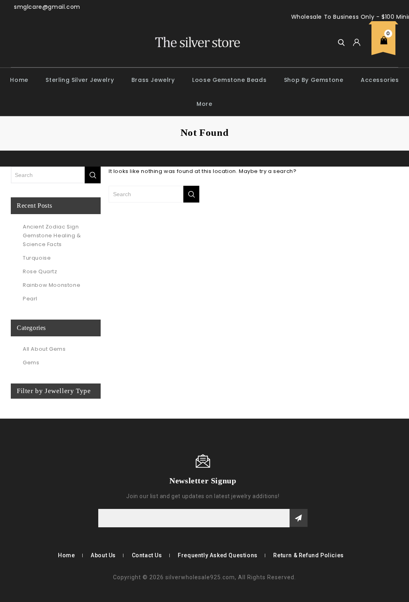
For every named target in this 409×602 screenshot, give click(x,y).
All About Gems (44, 349)
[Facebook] (16, 480)
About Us (103, 555)
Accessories (380, 80)
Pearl (30, 298)
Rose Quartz (40, 271)
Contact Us (147, 555)
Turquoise (37, 258)
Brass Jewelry (153, 80)
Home (19, 80)
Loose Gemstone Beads (229, 80)
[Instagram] (39, 480)
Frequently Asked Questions (218, 555)
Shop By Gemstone (313, 80)
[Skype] (28, 480)
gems (31, 362)
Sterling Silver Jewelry (80, 80)
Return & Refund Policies (308, 555)
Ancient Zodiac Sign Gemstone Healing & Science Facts (52, 235)
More (204, 104)
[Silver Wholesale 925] (197, 42)
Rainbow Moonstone (51, 285)
